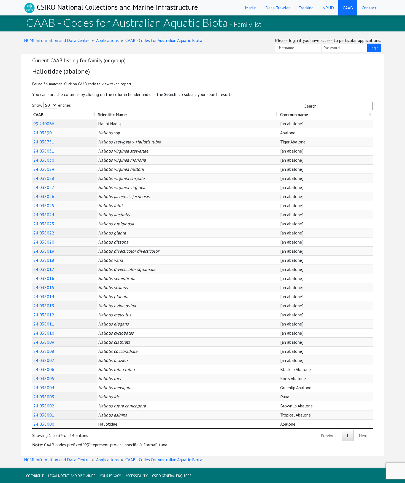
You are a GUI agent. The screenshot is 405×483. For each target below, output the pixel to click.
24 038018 (43, 260)
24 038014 (43, 296)
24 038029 (43, 169)
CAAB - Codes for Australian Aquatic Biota (163, 40)
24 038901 (43, 132)
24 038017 (43, 269)
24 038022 (43, 233)
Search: (311, 106)
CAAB (348, 7)
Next (363, 435)
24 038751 (43, 142)
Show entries (51, 105)
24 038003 (43, 396)
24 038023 (43, 223)
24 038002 (43, 406)
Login (374, 47)
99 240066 (43, 123)
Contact (369, 7)
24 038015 (43, 287)
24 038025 (43, 205)
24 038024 (43, 214)
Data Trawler (277, 7)
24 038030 (43, 160)
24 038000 (43, 424)
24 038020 (43, 242)
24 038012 (43, 314)
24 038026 (43, 196)
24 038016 (43, 278)
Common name (294, 114)
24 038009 (43, 342)
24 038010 (43, 333)
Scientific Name (112, 114)
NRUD (328, 7)
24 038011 (43, 324)
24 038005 (43, 378)
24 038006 (43, 369)
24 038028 (43, 178)
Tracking (306, 7)
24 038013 (43, 305)
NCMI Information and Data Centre (57, 40)
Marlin (250, 7)
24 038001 (43, 415)
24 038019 (43, 251)
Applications (107, 40)
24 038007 (43, 360)
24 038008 (43, 351)
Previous (328, 435)
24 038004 (43, 387)
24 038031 (43, 151)
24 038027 (43, 187)
